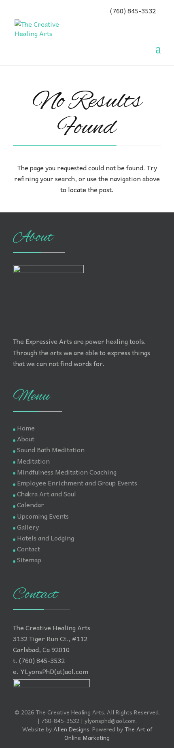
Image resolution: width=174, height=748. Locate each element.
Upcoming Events (43, 516)
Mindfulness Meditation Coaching (67, 471)
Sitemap (29, 559)
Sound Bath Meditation (51, 449)
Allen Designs (71, 729)
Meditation (33, 461)
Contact (28, 548)
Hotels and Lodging (45, 537)
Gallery (28, 526)
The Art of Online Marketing (108, 733)
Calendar (30, 504)
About (25, 438)
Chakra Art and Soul (46, 493)
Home (26, 427)
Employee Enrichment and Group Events (77, 482)
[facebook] (19, 10)
